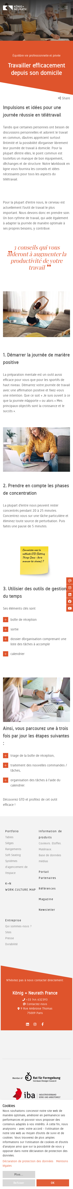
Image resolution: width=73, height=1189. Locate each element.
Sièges (9, 843)
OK (53, 1183)
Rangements (13, 849)
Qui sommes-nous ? (18, 926)
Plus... (18, 1174)
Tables (9, 837)
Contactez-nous (37, 1004)
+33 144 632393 (37, 999)
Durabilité (11, 944)
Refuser (18, 1183)
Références (47, 888)
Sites (8, 932)
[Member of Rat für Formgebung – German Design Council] (36, 1077)
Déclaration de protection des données (28, 1161)
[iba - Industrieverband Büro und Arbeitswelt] (36, 1094)
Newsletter (47, 909)
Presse (9, 938)
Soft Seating (13, 855)
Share (65, 98)
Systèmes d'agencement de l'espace (16, 867)
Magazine (46, 899)
